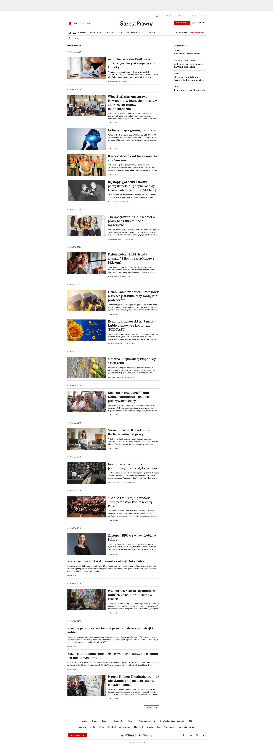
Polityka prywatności (147, 721)
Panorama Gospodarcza (186, 727)
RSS (190, 721)
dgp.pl (157, 16)
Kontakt (84, 721)
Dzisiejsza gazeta (81, 23)
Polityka (177, 50)
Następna (150, 708)
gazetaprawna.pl (124, 727)
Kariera (131, 721)
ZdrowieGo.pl (138, 727)
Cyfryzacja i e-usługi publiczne (185, 60)
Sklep (204, 16)
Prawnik (176, 73)
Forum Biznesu (169, 727)
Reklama (105, 721)
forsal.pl (182, 16)
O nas (94, 721)
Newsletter (149, 727)
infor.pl (193, 16)
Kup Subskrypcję (182, 23)
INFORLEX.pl (111, 727)
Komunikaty (118, 721)
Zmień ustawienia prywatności (172, 721)
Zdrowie (176, 86)
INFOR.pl (101, 727)
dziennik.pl (169, 16)
